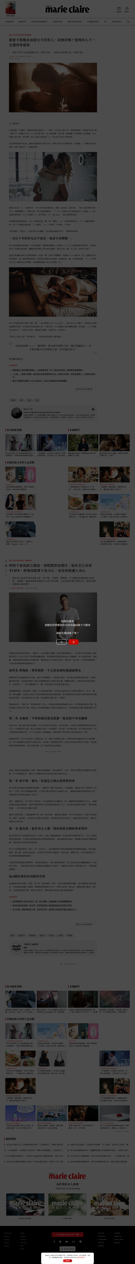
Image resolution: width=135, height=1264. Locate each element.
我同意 (67, 1261)
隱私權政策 (81, 1257)
